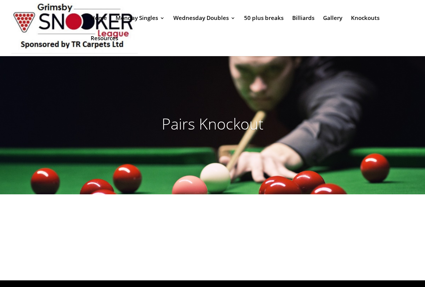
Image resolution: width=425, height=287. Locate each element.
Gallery (332, 19)
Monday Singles (137, 19)
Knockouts (365, 19)
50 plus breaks (264, 19)
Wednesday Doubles (201, 19)
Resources (104, 39)
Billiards (303, 19)
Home (99, 19)
